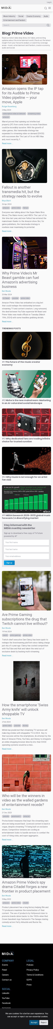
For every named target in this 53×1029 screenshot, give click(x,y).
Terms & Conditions (34, 975)
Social (20, 16)
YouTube (15, 298)
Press (29, 985)
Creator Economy (33, 16)
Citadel (25, 903)
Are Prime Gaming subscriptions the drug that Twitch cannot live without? (24, 619)
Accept (34, 1022)
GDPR (29, 980)
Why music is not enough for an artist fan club (24, 478)
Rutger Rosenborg (9, 106)
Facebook (6, 1003)
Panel (4, 970)
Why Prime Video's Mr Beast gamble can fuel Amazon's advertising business (20, 280)
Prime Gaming (15, 635)
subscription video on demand (14, 114)
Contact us (7, 980)
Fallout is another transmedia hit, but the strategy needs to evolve (22, 191)
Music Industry (9, 16)
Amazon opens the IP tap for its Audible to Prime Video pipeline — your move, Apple (23, 95)
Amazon (6, 117)
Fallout (25, 208)
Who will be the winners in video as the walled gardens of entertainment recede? (25, 800)
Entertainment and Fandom (14, 20)
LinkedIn (5, 993)
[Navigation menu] (49, 8)
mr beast (6, 298)
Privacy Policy (32, 970)
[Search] (45, 9)
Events (5, 965)
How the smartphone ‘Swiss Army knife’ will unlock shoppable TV (25, 709)
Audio (46, 16)
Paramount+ (16, 816)
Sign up (9, 563)
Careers (5, 975)
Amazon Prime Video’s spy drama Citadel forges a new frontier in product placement (26, 886)
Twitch (5, 635)
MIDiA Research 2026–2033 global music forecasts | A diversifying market (26, 517)
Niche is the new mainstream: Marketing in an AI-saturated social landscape (26, 402)
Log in (49, 2)
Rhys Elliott (6, 201)
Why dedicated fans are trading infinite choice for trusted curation (26, 440)
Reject (44, 1022)
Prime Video (16, 208)
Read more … (7, 143)
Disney (25, 726)
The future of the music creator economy (21, 363)
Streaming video (34, 114)
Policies (29, 965)
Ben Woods (6, 291)
